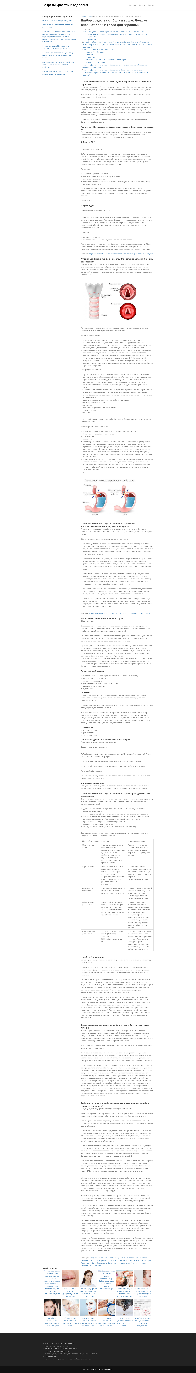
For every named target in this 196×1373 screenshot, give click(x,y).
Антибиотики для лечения (91, 1265)
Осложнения (91, 57)
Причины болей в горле (95, 52)
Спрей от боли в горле (92, 67)
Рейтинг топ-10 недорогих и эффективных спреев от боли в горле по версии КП (117, 34)
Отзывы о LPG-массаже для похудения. (57, 20)
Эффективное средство (108, 1260)
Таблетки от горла (138, 1263)
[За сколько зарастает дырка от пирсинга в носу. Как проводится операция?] (142, 1286)
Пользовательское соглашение (66, 1349)
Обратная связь (51, 1356)
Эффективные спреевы (126, 1258)
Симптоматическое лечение (119, 1263)
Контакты (49, 1349)
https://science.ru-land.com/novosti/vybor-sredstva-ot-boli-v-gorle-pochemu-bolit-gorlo (121, 254)
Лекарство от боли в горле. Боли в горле (99, 49)
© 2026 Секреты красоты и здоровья (59, 1344)
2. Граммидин (91, 39)
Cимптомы (90, 55)
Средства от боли (97, 1258)
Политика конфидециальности (57, 1351)
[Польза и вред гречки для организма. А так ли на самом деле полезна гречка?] (88, 1286)
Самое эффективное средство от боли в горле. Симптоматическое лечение (113, 70)
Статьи (151, 5)
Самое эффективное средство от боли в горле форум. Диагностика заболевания (115, 65)
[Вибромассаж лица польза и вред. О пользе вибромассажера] (106, 1278)
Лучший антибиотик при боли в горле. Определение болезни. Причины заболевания (116, 42)
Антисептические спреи (142, 1260)
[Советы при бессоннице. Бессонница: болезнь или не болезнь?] (106, 1316)
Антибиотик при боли (89, 1260)
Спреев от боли (142, 1258)
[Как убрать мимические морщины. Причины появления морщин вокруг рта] (52, 1316)
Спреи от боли (110, 1258)
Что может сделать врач (95, 62)
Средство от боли (125, 1260)
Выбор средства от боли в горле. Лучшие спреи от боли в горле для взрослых (113, 32)
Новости (141, 5)
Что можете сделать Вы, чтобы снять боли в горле (106, 60)
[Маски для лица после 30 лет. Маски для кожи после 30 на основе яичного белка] (88, 1316)
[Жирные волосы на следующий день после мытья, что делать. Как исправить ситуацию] (52, 1281)
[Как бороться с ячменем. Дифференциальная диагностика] (70, 1286)
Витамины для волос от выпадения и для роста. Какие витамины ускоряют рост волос (58, 55)
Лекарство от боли (88, 1263)
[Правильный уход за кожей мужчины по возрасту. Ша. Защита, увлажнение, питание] (124, 1286)
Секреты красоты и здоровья (65, 5)
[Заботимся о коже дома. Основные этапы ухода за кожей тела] (70, 1316)
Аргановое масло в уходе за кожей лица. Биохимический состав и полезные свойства (58, 64)
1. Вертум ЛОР (91, 37)
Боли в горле (102, 1263)
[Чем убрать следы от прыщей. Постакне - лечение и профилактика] (142, 1316)
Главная (132, 5)
